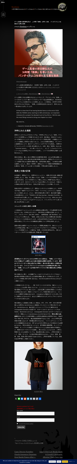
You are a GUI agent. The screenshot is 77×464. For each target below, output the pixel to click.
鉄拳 (41, 443)
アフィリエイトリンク (45, 287)
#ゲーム (55, 87)
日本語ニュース (32, 441)
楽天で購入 (38, 255)
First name (20, 410)
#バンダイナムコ (47, 87)
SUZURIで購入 (38, 391)
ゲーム (20, 443)
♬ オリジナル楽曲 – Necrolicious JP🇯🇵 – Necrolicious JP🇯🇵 (34, 94)
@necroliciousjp (21, 81)
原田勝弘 (37, 443)
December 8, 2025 (47, 126)
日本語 (24, 441)
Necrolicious (15, 7)
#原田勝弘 (35, 87)
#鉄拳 (40, 87)
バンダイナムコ (28, 443)
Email (18, 417)
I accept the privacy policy (26, 423)
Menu (3, 2)
